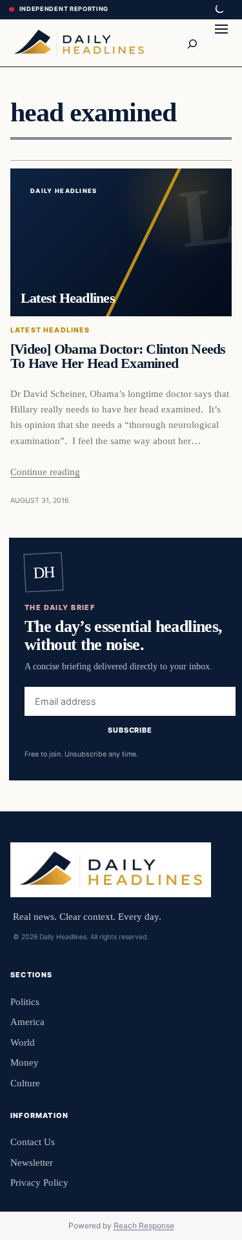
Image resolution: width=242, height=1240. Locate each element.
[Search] (191, 42)
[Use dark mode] (219, 9)
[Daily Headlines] (78, 42)
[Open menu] (221, 42)
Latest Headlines (50, 330)
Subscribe (130, 729)
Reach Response (144, 1225)
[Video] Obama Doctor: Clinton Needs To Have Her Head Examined (118, 356)
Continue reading (45, 471)
